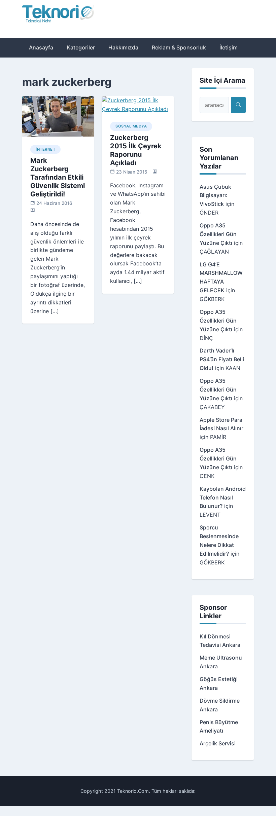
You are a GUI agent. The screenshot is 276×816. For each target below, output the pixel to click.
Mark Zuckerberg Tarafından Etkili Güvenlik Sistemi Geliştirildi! (57, 177)
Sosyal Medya (131, 126)
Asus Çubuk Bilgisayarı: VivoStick (215, 195)
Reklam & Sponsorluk (179, 47)
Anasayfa (41, 47)
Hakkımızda (123, 47)
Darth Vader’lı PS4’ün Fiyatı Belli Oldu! (222, 359)
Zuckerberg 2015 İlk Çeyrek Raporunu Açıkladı (136, 150)
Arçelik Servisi (218, 743)
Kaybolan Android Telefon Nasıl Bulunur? (223, 497)
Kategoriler (81, 47)
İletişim (228, 47)
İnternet (45, 149)
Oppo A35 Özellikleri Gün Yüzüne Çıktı (218, 234)
